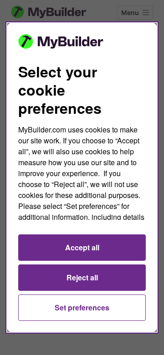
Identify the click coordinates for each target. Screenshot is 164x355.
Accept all (82, 247)
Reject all (82, 277)
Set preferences (82, 307)
